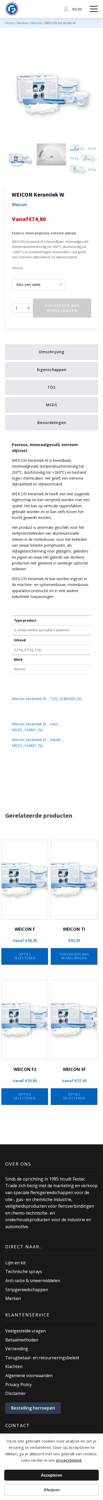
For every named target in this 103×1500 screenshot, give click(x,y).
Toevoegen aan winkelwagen (61, 308)
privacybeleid (68, 1460)
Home (10, 23)
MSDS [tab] (51, 404)
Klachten (13, 1366)
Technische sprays (23, 1271)
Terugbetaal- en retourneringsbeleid (42, 1358)
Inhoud (17, 268)
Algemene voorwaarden (29, 1375)
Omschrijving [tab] (51, 351)
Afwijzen (52, 1489)
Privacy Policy (18, 1384)
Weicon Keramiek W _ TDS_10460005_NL (47, 698)
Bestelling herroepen (33, 1408)
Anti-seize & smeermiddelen (32, 1280)
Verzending (16, 1349)
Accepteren (51, 1475)
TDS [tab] (52, 387)
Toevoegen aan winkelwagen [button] (74, 956)
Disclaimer (15, 1393)
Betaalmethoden (21, 1340)
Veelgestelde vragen (25, 1331)
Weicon (36, 23)
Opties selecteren (25, 956)
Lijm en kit (15, 1263)
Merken (22, 23)
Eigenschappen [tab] (51, 369)
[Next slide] (93, 94)
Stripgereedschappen (26, 1290)
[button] (20, 159)
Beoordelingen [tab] (51, 422)
